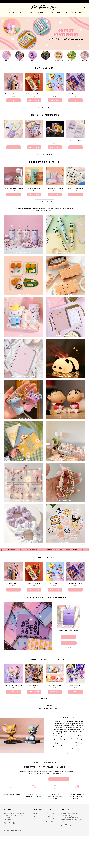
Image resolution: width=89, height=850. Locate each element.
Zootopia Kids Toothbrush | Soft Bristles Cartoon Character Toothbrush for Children (34, 94)
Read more (69, 753)
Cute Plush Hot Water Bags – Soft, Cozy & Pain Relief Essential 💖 (13, 141)
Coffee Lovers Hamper (34, 188)
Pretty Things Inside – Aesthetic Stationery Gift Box (34, 141)
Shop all (8, 12)
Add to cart (13, 100)
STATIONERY (17, 12)
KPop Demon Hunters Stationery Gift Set (75, 94)
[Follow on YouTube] (9, 823)
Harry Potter (45, 60)
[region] (44, 33)
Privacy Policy (50, 813)
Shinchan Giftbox (55, 141)
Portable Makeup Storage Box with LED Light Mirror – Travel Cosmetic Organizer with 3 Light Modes (13, 188)
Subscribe (59, 779)
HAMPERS (38, 15)
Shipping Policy (50, 819)
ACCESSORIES (71, 12)
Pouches (46, 659)
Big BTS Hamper (34, 685)
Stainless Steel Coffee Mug (55, 188)
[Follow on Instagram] (5, 823)
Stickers (62, 659)
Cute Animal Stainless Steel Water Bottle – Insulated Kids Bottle (13, 94)
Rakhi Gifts (6, 60)
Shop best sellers (44, 107)
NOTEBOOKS (27, 12)
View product (68, 643)
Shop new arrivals (44, 154)
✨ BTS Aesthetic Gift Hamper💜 (14, 685)
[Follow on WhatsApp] (14, 823)
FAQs (34, 816)
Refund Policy (50, 816)
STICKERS (81, 12)
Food (32, 659)
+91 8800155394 (65, 815)
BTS (22, 659)
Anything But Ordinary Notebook (68, 631)
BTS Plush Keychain (55, 685)
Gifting (35, 813)
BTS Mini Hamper (75, 685)
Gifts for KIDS (19, 60)
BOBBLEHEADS (49, 15)
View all (44, 699)
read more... (7, 819)
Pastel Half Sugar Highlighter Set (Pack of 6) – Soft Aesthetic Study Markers (75, 141)
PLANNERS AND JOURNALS (55, 12)
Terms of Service (51, 822)
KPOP (32, 60)
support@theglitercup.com (69, 813)
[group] (44, 33)
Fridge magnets (59, 60)
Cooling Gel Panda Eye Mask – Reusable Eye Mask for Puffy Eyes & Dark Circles (75, 188)
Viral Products (71, 60)
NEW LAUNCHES (39, 12)
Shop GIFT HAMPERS (44, 201)
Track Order (36, 819)
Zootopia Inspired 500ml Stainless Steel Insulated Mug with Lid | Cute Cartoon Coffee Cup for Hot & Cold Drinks (55, 94)
